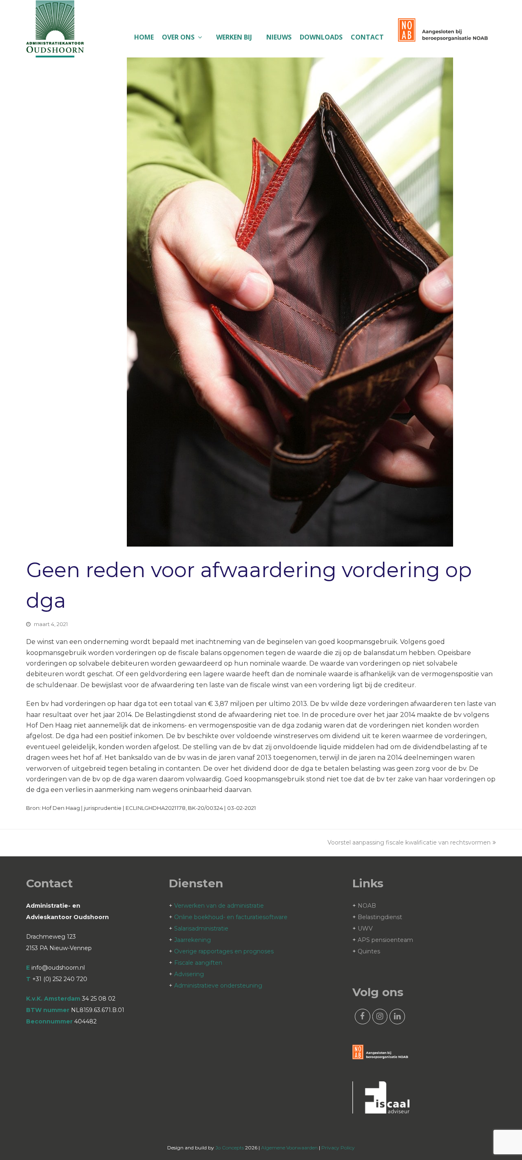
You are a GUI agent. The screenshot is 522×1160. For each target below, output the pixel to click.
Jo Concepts (229, 1148)
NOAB (367, 905)
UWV (365, 928)
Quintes (369, 951)
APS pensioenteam (385, 940)
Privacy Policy (338, 1148)
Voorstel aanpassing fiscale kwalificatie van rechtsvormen (409, 842)
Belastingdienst (380, 917)
